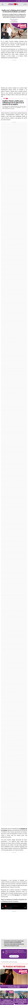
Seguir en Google (14, 956)
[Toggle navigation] (2, 4)
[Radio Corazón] (13, 4)
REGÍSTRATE (24, 1)
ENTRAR (18, 1)
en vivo (17, 895)
